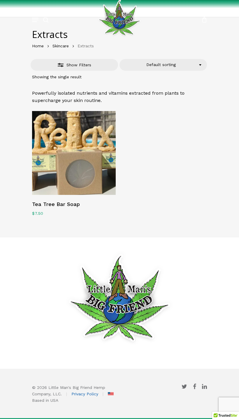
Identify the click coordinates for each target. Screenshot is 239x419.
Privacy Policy (84, 394)
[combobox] (163, 65)
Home (38, 46)
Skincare (60, 46)
